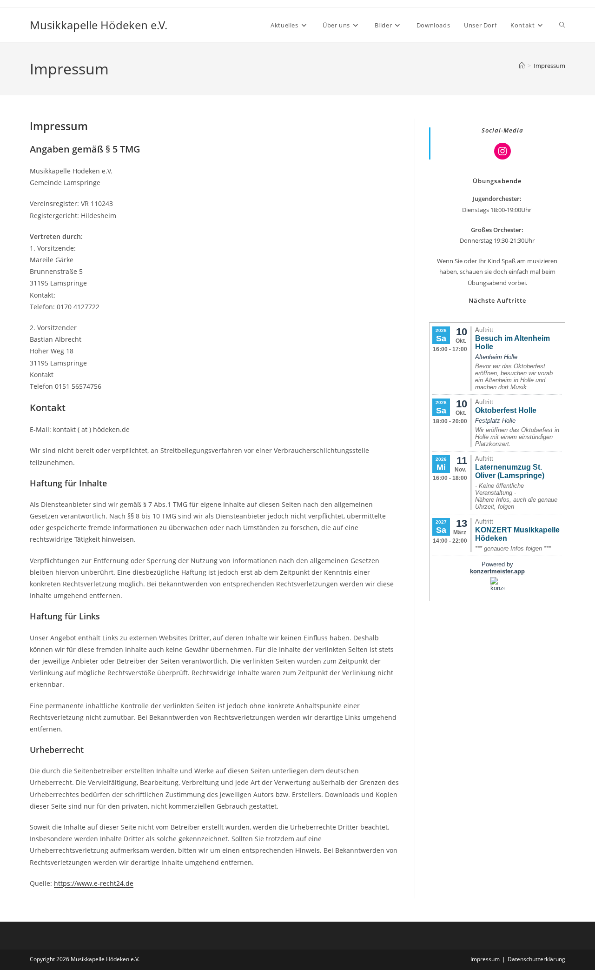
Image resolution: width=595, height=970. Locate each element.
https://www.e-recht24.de (93, 883)
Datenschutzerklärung (536, 959)
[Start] (522, 65)
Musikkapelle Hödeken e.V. (98, 25)
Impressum (549, 65)
